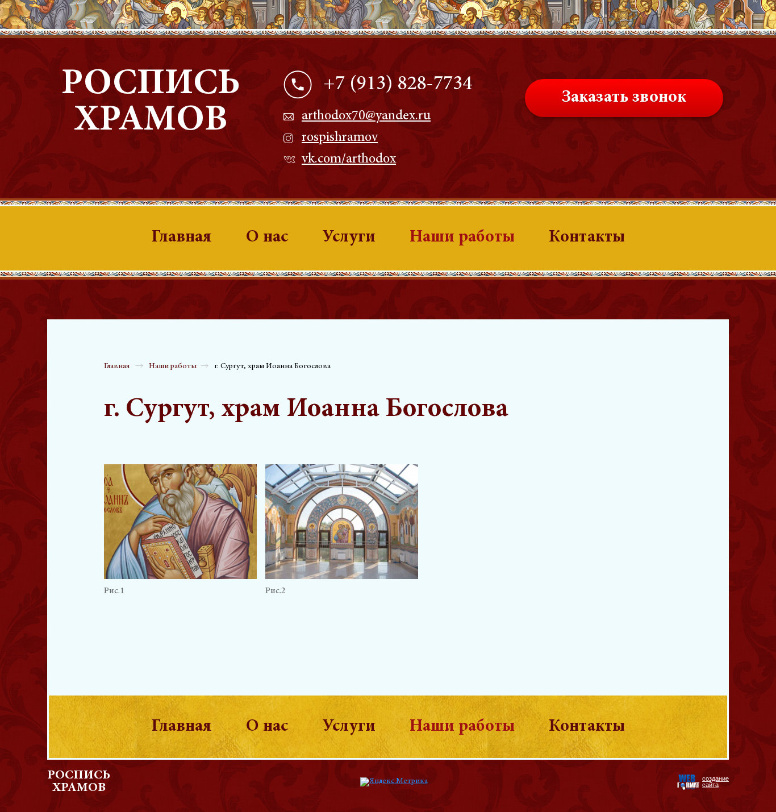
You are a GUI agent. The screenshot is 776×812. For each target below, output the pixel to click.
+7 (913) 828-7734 (397, 84)
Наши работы (462, 237)
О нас (267, 237)
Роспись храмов (150, 102)
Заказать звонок (624, 97)
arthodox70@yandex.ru (366, 116)
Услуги (349, 237)
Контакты (587, 237)
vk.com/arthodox (349, 159)
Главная (182, 237)
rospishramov (340, 138)
